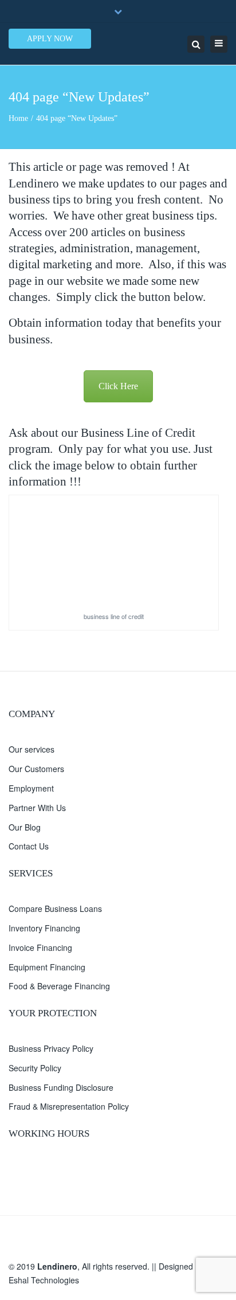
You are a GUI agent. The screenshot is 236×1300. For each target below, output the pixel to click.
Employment (31, 788)
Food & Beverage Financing (59, 986)
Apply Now (50, 38)
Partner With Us (37, 807)
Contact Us (29, 846)
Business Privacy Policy (51, 1048)
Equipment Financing (47, 967)
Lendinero (57, 1266)
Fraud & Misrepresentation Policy (69, 1106)
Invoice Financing (40, 947)
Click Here (118, 386)
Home (18, 118)
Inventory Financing (44, 928)
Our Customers (36, 768)
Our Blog (25, 827)
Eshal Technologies (44, 1280)
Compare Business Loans (55, 908)
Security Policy (35, 1068)
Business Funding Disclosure (61, 1087)
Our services (31, 749)
